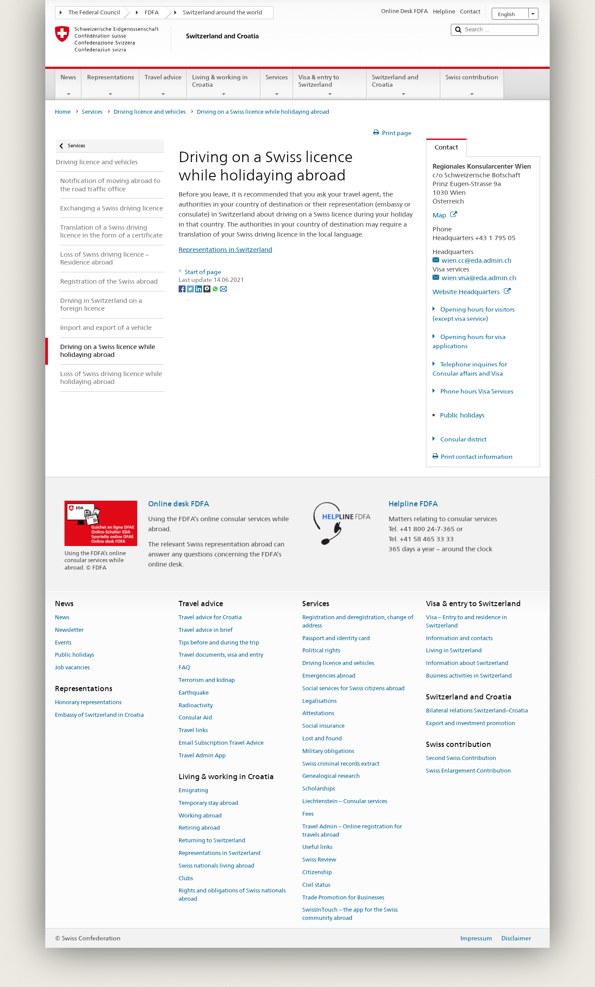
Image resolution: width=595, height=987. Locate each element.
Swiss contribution (472, 77)
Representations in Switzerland (225, 249)
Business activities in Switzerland (469, 675)
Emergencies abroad (328, 675)
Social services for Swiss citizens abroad (353, 688)
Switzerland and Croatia (395, 81)
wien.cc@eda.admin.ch (476, 260)
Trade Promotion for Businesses (343, 897)
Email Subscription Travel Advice (221, 742)
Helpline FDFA (413, 503)
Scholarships (318, 789)
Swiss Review (319, 859)
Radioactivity (196, 705)
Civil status (316, 885)
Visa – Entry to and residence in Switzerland (466, 621)
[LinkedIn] (199, 288)
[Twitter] (191, 288)
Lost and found (322, 738)
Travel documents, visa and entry (221, 655)
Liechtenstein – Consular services (344, 801)
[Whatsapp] (216, 288)
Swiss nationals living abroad (216, 865)
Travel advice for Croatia (210, 617)
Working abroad (200, 815)
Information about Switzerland (467, 663)
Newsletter (69, 630)
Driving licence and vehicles (150, 112)
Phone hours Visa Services (476, 391)
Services (277, 77)
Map (440, 215)
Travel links (193, 730)
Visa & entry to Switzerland (318, 81)
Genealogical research (331, 776)
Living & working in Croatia (220, 81)
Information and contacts (459, 638)
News (68, 77)
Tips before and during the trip (219, 642)
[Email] (223, 288)
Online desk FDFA (178, 503)
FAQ (184, 667)
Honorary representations (88, 702)
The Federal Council (94, 12)
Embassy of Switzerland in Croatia (99, 715)
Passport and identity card (336, 638)
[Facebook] (183, 288)
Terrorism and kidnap (207, 680)
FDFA (152, 12)
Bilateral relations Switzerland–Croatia (477, 710)
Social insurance (323, 725)
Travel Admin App (202, 755)
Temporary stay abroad (208, 803)
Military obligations (328, 751)
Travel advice (163, 77)
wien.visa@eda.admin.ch (479, 278)
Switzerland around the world (222, 12)
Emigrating (193, 790)
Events (63, 642)
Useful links (317, 847)
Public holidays (462, 415)
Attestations (318, 713)
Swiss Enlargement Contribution (468, 770)
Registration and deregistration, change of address (357, 621)
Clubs (186, 878)
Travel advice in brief (206, 630)
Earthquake (194, 692)
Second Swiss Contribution (461, 758)
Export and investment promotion (470, 723)
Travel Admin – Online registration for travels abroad (352, 830)
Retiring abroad (199, 828)
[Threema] (207, 288)
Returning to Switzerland (212, 840)
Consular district (463, 439)
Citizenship (317, 872)
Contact (442, 147)
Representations (110, 77)
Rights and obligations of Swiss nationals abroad (232, 895)
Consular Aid (195, 718)
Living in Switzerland (454, 651)
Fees (308, 814)
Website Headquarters (467, 292)
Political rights (321, 651)
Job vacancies (72, 667)
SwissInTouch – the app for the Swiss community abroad (350, 914)
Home (63, 112)
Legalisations (319, 701)
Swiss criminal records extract (340, 763)
